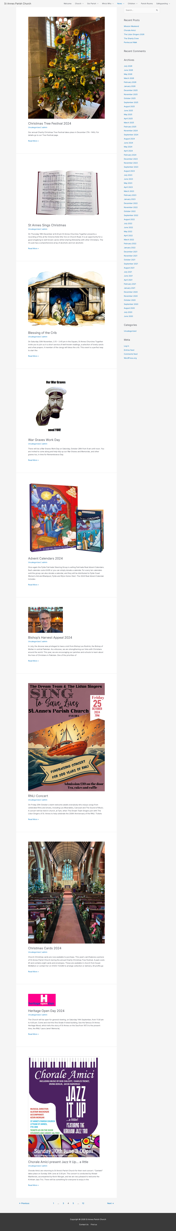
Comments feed (130, 354)
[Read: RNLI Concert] (66, 737)
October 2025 (130, 98)
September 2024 (131, 135)
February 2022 (130, 243)
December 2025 (131, 90)
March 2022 (129, 239)
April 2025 (128, 118)
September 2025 (131, 102)
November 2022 (131, 207)
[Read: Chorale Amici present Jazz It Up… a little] (64, 1106)
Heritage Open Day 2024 (46, 1011)
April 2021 (128, 280)
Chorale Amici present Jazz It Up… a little (58, 1162)
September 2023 (131, 167)
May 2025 (128, 114)
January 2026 (129, 86)
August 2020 (129, 308)
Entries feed (129, 350)
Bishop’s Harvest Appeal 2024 (50, 637)
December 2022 (131, 203)
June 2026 (128, 70)
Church (78, 3)
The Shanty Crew (131, 38)
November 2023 (131, 163)
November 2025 (131, 94)
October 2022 (130, 211)
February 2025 (130, 127)
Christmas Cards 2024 (44, 948)
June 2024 (128, 143)
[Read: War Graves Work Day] (54, 406)
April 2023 (128, 187)
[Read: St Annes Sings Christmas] (66, 192)
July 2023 (128, 175)
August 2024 (129, 139)
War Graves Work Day (44, 440)
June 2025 (128, 110)
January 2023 (130, 199)
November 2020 (131, 296)
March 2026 (129, 78)
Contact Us (83, 1224)
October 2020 (130, 300)
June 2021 (128, 276)
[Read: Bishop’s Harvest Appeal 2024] (45, 620)
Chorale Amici (130, 30)
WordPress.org (130, 358)
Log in (126, 346)
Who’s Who (106, 3)
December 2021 (130, 252)
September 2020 (131, 304)
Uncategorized (34, 127)
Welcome (67, 3)
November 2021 (130, 256)
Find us (94, 1224)
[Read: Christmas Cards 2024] (66, 892)
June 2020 (128, 316)
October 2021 (129, 260)
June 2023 (128, 179)
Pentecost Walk (130, 42)
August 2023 (129, 171)
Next (110, 1203)
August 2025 (129, 106)
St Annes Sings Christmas (47, 225)
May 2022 (128, 231)
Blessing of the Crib (42, 333)
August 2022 (129, 219)
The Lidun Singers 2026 (134, 34)
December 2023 (131, 159)
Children (131, 3)
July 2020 (128, 312)
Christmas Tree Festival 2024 (49, 123)
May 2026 (128, 74)
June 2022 (128, 227)
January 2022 (129, 247)
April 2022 (128, 235)
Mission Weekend (131, 26)
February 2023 (130, 195)
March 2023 (129, 191)
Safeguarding (162, 3)
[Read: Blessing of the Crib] (66, 299)
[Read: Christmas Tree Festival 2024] (66, 67)
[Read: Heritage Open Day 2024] (42, 1000)
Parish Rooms (147, 3)
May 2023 (128, 183)
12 (83, 1203)
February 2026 (130, 82)
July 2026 (128, 66)
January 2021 (129, 288)
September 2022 (131, 215)
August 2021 (129, 268)
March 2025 (129, 122)
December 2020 (131, 292)
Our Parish (91, 3)
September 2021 (131, 264)
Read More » (33, 140)
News (119, 3)
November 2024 (131, 130)
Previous (24, 1203)
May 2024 (128, 147)
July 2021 (128, 272)
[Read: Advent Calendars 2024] (66, 518)
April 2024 (128, 151)
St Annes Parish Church (17, 3)
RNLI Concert (38, 796)
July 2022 (128, 223)
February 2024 (130, 155)
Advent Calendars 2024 (45, 558)
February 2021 (130, 284)
